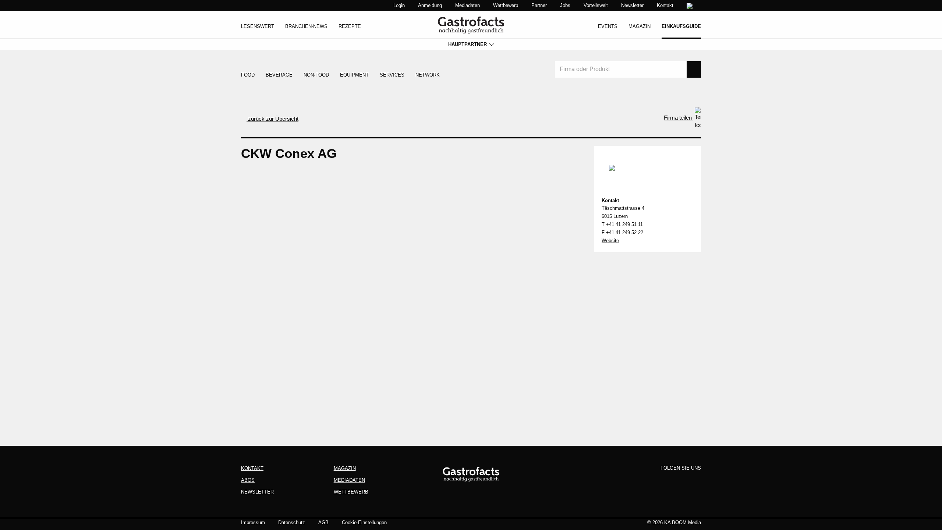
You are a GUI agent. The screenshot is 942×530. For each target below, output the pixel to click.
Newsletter (632, 5)
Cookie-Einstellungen (364, 522)
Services (392, 75)
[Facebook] (653, 480)
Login (399, 5)
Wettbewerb (505, 5)
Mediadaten (467, 5)
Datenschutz (291, 522)
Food (248, 75)
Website (610, 240)
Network (427, 75)
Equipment (354, 75)
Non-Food (316, 75)
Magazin (639, 26)
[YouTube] (694, 480)
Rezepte (350, 26)
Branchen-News (306, 26)
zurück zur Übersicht (272, 119)
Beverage (279, 75)
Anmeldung (430, 5)
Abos (248, 480)
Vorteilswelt (596, 5)
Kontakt (665, 5)
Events (607, 26)
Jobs (565, 5)
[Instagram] (667, 480)
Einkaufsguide (681, 26)
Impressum (253, 522)
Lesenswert (257, 26)
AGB (323, 522)
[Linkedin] (681, 480)
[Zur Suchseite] (690, 6)
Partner (539, 5)
